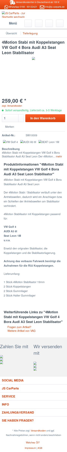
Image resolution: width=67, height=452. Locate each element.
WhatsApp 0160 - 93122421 (22, 6)
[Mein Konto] (49, 23)
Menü (13, 23)
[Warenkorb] (59, 23)
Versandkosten (38, 430)
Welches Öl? (33, 442)
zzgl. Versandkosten (12, 105)
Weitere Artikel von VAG (21, 331)
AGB (40, 447)
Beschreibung (11, 149)
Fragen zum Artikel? (19, 327)
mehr (58, 156)
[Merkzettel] (38, 23)
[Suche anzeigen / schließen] (28, 23)
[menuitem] (10, 23)
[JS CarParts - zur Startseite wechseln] (18, 14)
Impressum (30, 447)
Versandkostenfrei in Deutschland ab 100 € (37, 2)
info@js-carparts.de (54, 6)
